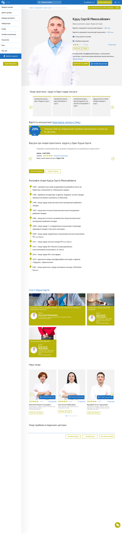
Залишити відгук (73, 436)
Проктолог (77, 48)
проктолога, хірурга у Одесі (66, 122)
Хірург (85, 48)
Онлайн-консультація (100, 64)
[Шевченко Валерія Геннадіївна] (42, 392)
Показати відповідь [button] (61, 156)
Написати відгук (53, 171)
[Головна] (6, 2)
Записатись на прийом (81, 63)
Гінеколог (61, 411)
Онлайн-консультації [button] (104, 2)
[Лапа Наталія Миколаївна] (71, 391)
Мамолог (96, 412)
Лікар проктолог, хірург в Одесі (43, 8)
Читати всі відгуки (36, 171)
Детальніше (110, 7)
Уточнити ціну (90, 436)
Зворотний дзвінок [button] (11, 64)
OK (117, 7)
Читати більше (78, 59)
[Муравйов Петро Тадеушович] (100, 392)
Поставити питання (106, 436)
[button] (49, 2)
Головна (31, 8)
